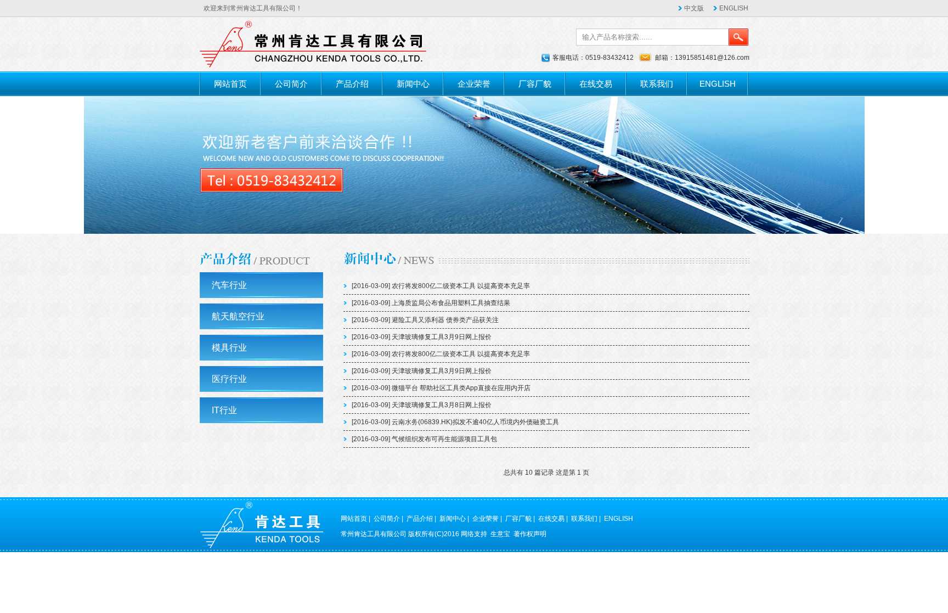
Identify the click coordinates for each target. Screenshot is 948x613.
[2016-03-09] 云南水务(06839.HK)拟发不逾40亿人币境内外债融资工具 (455, 422)
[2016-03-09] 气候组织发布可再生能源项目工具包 (424, 439)
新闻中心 (413, 83)
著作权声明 (530, 534)
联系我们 (656, 83)
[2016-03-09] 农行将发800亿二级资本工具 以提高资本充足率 (441, 286)
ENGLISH (733, 8)
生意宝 (500, 534)
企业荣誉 (474, 83)
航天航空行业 (238, 316)
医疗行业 (229, 379)
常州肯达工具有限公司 (374, 534)
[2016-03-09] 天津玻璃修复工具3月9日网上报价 (422, 337)
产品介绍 (352, 83)
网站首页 (230, 83)
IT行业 (224, 410)
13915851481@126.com (712, 57)
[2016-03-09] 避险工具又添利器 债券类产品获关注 (425, 320)
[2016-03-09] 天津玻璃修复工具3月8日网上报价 (422, 405)
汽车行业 (229, 285)
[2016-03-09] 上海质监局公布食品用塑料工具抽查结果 (431, 303)
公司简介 (291, 83)
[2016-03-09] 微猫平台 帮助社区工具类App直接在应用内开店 (441, 388)
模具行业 (229, 347)
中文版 (694, 8)
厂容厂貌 (534, 83)
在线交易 (595, 83)
